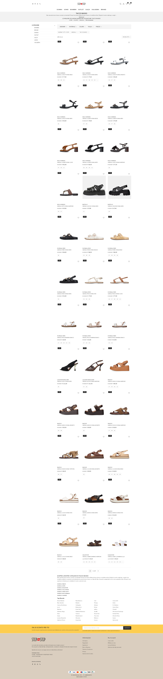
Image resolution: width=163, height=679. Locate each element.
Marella (77, 603)
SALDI (87, 10)
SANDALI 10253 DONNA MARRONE (116, 162)
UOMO (66, 10)
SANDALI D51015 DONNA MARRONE (116, 425)
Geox (58, 613)
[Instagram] (35, 664)
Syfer (85, 677)
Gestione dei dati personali (114, 647)
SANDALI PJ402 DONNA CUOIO (115, 293)
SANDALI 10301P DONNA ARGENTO (116, 74)
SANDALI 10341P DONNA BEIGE (65, 74)
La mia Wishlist (112, 645)
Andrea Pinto (116, 613)
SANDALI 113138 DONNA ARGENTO (91, 469)
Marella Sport (79, 616)
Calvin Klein (115, 607)
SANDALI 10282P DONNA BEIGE (90, 118)
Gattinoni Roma (61, 620)
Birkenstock (78, 607)
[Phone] (40, 664)
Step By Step (96, 579)
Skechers (59, 609)
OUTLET (81, 10)
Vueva (58, 616)
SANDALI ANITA (61, 586)
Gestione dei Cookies (88, 653)
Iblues (95, 607)
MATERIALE (72, 26)
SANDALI (82, 20)
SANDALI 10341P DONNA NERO (90, 74)
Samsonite (115, 620)
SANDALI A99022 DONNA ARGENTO (66, 425)
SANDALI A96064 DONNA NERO (90, 512)
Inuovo (96, 620)
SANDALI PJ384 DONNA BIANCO (90, 250)
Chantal (115, 609)
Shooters (78, 618)
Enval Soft (78, 609)
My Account (112, 638)
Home (70, 20)
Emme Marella (60, 600)
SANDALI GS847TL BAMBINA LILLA (116, 556)
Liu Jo (58, 607)
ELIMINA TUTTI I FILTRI (63, 32)
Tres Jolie (96, 616)
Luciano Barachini (61, 618)
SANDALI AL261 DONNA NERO (64, 381)
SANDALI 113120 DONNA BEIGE (65, 556)
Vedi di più (81, 17)
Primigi (96, 603)
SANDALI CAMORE (62, 595)
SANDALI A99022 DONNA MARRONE (116, 381)
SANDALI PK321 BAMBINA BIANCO (91, 337)
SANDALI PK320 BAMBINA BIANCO (65, 337)
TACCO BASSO (89, 20)
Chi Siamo (85, 640)
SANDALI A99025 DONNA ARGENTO (91, 425)
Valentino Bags (61, 611)
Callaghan (78, 605)
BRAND (103, 10)
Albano (96, 605)
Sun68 (95, 611)
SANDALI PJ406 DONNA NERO (64, 293)
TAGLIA (90, 26)
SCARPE (76, 20)
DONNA (59, 10)
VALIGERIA (95, 10)
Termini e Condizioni (88, 649)
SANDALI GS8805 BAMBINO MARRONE (92, 556)
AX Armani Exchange (118, 611)
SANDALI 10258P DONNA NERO (90, 162)
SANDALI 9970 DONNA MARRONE (65, 206)
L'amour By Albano (62, 605)
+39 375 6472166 (36, 656)
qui (119, 630)
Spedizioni (85, 645)
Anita (114, 603)
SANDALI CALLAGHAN (63, 589)
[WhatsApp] (37, 664)
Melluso (96, 618)
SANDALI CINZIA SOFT (63, 591)
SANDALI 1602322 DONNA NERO (90, 206)
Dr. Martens (115, 605)
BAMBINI (73, 10)
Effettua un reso (112, 643)
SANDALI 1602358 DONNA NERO (116, 206)
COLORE (81, 26)
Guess (114, 618)
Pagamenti (85, 643)
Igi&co (95, 609)
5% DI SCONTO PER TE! (40, 628)
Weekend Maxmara (80, 611)
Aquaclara (78, 620)
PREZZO (98, 26)
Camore (77, 613)
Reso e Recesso (86, 647)
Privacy (84, 651)
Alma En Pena (116, 616)
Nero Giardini (60, 603)
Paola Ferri (96, 613)
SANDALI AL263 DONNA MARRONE (91, 381)
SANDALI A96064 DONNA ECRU (115, 512)
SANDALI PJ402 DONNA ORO (89, 293)
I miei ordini (111, 640)
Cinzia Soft (115, 600)
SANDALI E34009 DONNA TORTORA (66, 469)
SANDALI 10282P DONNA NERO (115, 118)
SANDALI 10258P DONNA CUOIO (65, 162)
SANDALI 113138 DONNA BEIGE (115, 469)
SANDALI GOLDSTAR (62, 587)
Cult (95, 600)
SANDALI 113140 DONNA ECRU (64, 512)
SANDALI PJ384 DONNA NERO (64, 250)
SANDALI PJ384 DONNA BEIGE (115, 250)
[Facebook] (32, 664)
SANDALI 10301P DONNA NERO (64, 118)
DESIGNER (62, 26)
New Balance (79, 600)
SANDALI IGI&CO (61, 584)
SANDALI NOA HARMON (63, 593)
